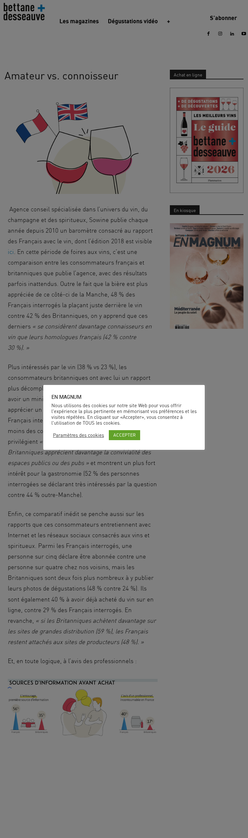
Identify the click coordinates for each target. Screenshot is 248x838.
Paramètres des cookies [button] (78, 435)
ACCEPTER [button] (124, 435)
